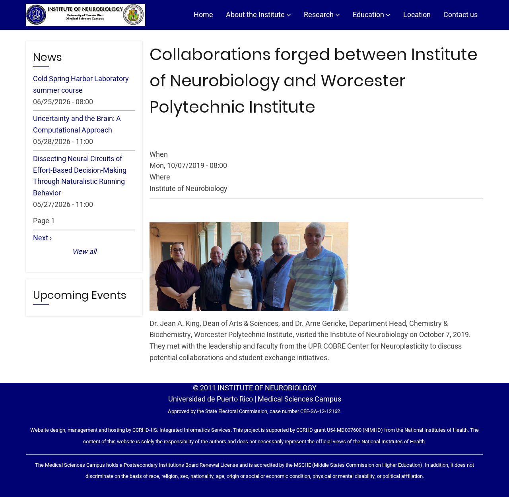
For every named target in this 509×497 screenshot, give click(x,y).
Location (417, 15)
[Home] (85, 15)
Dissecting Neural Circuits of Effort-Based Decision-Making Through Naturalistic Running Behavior (79, 176)
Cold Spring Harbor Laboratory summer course (81, 85)
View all (84, 251)
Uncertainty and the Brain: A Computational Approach (77, 124)
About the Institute (256, 15)
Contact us (460, 15)
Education (369, 15)
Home (203, 15)
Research (319, 15)
